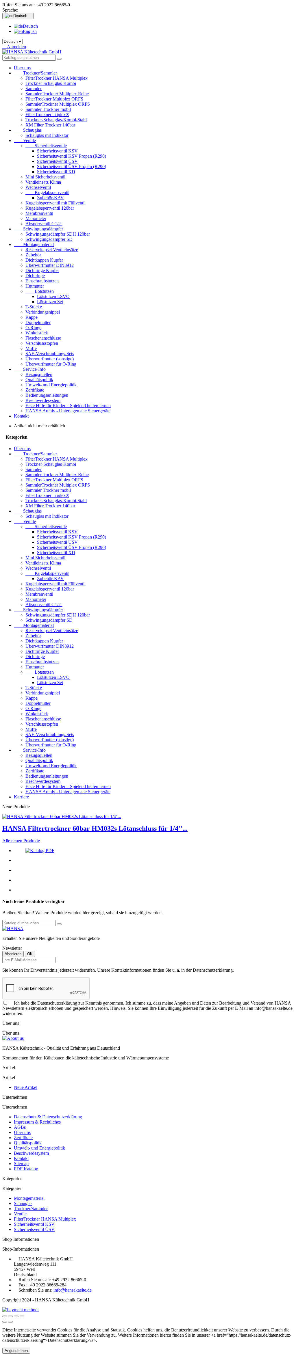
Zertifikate (34, 390)
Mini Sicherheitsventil (45, 176)
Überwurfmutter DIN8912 (49, 265)
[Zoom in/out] (22, 1316)
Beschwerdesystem (42, 400)
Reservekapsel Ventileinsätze (51, 249)
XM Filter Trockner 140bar (50, 124)
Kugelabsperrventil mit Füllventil (55, 202)
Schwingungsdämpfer (38, 228)
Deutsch (30, 26)
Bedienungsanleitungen (46, 395)
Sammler (33, 88)
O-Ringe (33, 327)
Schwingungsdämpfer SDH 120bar (57, 234)
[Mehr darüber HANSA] (12, 928)
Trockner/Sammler (35, 72)
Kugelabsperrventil (47, 192)
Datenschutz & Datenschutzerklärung (48, 1116)
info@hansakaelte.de (72, 1290)
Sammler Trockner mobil (48, 109)
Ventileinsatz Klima (43, 182)
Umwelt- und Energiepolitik (51, 384)
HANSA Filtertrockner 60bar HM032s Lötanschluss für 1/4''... (95, 828)
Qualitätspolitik (39, 379)
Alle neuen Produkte (21, 840)
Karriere (21, 796)
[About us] (13, 1038)
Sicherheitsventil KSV (57, 150)
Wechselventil (38, 187)
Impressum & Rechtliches (37, 1122)
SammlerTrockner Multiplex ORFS (57, 104)
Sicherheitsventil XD (56, 171)
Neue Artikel (25, 1087)
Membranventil (39, 213)
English (30, 31)
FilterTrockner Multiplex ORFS (54, 98)
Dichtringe (35, 275)
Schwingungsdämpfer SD (49, 239)
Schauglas (28, 130)
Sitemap (21, 1163)
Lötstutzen (39, 291)
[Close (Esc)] (4, 1316)
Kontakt (21, 415)
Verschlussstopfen (41, 343)
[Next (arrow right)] (10, 1322)
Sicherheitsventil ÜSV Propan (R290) (71, 166)
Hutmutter (34, 286)
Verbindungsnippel (42, 312)
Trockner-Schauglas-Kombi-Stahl (56, 119)
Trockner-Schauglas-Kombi (50, 83)
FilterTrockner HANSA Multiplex (56, 78)
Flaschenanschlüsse (43, 338)
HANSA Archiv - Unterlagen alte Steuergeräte (67, 410)
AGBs (20, 1127)
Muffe (31, 348)
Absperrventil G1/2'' (43, 223)
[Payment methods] (20, 1309)
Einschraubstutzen (42, 280)
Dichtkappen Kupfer (44, 260)
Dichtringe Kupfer (42, 270)
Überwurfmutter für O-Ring (50, 364)
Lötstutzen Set (50, 301)
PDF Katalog (26, 1168)
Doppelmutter (38, 322)
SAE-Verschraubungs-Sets (49, 353)
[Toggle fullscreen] (16, 1316)
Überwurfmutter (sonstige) (49, 358)
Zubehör (33, 254)
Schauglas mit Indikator (47, 135)
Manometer (35, 218)
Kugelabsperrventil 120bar (49, 208)
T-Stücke (33, 306)
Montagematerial (34, 244)
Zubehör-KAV (50, 197)
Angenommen (16, 1350)
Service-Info (30, 369)
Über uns (22, 67)
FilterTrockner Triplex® (47, 114)
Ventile (25, 140)
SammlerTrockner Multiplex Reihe (57, 93)
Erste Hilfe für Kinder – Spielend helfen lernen (68, 405)
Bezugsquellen (38, 374)
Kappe (31, 317)
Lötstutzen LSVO (53, 296)
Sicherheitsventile (46, 145)
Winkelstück (36, 332)
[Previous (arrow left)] (4, 1322)
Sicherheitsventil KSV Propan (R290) (71, 156)
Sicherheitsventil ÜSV (57, 161)
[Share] (10, 1316)
